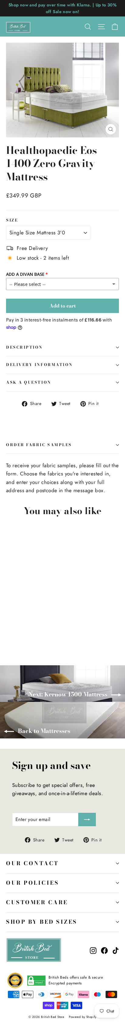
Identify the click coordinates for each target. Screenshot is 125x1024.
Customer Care (37, 902)
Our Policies (32, 883)
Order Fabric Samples (39, 445)
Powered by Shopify (82, 1017)
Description (24, 347)
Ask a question (28, 382)
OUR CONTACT (32, 863)
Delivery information (39, 365)
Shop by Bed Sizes (41, 922)
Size (12, 220)
